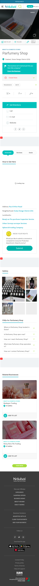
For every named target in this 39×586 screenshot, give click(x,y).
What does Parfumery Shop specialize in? (17, 345)
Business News (19, 498)
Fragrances (8, 85)
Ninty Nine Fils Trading (12, 444)
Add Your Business (19, 522)
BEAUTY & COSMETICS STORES (12, 401)
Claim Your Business (19, 519)
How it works (19, 504)
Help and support (19, 569)
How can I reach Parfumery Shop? (16, 339)
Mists (17, 85)
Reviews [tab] (19, 153)
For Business (19, 1)
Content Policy (19, 560)
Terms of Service (19, 566)
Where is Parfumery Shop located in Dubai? (17, 328)
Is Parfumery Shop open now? (14, 334)
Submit (19, 248)
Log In (36, 6)
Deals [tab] (31, 153)
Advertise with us (19, 516)
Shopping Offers (20, 495)
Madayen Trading (10, 403)
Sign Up (30, 6)
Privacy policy (19, 563)
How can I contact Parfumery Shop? (16, 351)
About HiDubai (19, 501)
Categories (19, 492)
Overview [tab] (8, 153)
